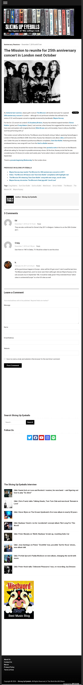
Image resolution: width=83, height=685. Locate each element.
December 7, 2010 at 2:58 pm (25, 246)
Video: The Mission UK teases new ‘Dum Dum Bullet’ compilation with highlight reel (39, 175)
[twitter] (29, 437)
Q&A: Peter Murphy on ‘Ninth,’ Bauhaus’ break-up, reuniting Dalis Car (41, 534)
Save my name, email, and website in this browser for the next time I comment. (33, 359)
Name (6, 327)
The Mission (41, 113)
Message (7, 305)
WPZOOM (75, 684)
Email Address (9, 338)
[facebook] (35, 437)
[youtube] (41, 437)
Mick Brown (40, 128)
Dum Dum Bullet (24, 186)
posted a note (52, 147)
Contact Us (8, 662)
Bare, (62, 138)
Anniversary (8, 44)
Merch (6, 665)
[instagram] (47, 437)
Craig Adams (22, 125)
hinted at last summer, (14, 113)
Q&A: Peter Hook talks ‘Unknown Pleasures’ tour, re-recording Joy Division (44, 567)
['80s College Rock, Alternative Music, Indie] (39, 22)
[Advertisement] (41, 392)
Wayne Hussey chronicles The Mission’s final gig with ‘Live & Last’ (32, 180)
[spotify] (53, 437)
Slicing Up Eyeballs (29, 197)
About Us (7, 659)
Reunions (16, 44)
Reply (39, 224)
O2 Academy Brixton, (35, 123)
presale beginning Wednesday (21, 160)
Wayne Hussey (18, 189)
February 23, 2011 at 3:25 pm (25, 266)
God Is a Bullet (36, 186)
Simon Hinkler (57, 186)
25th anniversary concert (13, 115)
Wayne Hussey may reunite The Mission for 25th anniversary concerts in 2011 (37, 172)
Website (7, 348)
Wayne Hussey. (58, 118)
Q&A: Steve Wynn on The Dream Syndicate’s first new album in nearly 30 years (45, 512)
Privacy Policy (9, 667)
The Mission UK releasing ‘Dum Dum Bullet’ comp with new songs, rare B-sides (37, 177)
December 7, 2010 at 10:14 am (25, 224)
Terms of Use (9, 670)
